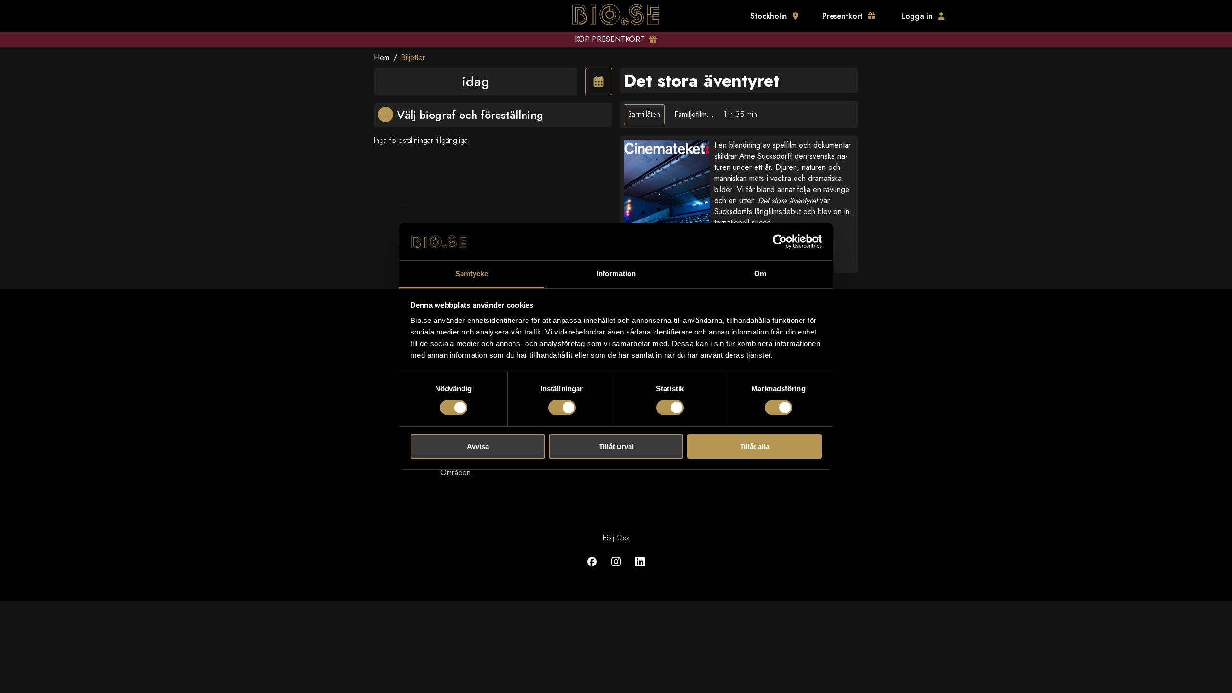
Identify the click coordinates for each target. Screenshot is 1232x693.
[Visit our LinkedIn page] (640, 568)
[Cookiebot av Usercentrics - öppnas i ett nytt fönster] (780, 241)
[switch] (562, 407)
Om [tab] (760, 274)
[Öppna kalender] (598, 81)
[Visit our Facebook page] (592, 568)
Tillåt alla (755, 446)
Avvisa (478, 446)
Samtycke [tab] (471, 274)
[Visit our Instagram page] (616, 568)
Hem (381, 57)
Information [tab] (616, 274)
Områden (455, 472)
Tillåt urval (616, 446)
